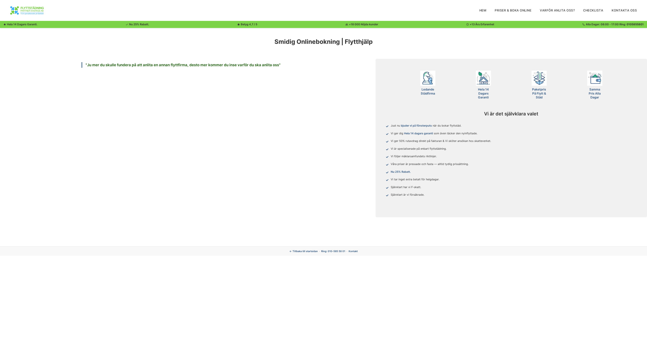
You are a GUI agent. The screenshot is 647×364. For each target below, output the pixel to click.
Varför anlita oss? (557, 10)
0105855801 (635, 24)
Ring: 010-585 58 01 (333, 251)
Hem (482, 10)
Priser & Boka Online (513, 10)
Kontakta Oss (624, 10)
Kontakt (353, 251)
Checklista (593, 10)
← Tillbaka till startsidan (303, 251)
